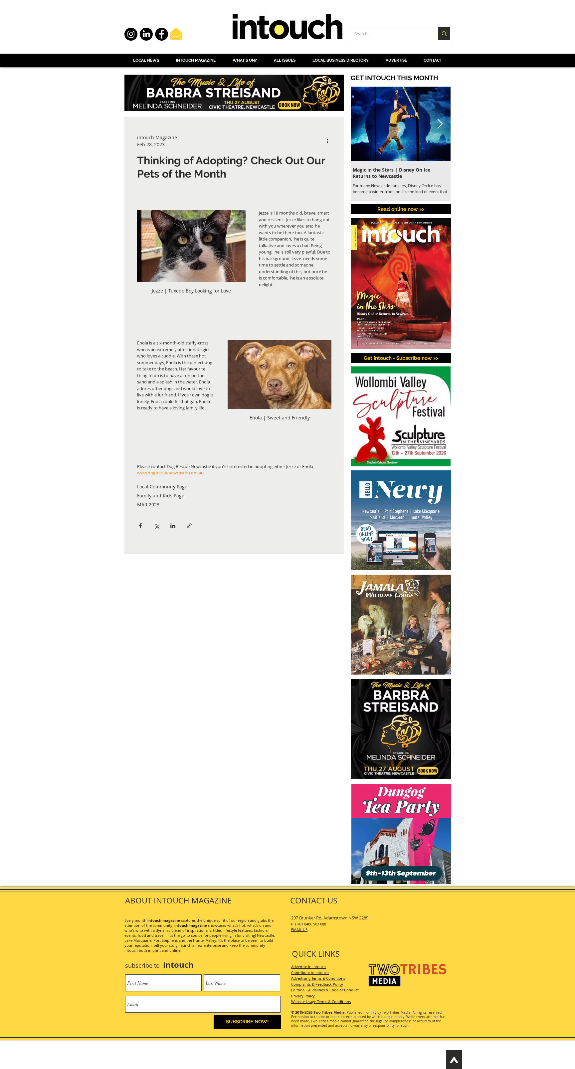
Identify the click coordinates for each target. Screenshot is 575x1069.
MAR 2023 (148, 504)
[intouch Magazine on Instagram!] (130, 34)
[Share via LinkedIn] (173, 526)
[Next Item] (440, 124)
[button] (401, 358)
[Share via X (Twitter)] (156, 526)
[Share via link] (189, 526)
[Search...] (444, 33)
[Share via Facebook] (140, 526)
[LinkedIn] (146, 34)
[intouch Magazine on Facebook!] (161, 34)
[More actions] (327, 141)
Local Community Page (162, 486)
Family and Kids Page (160, 495)
